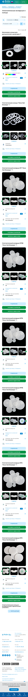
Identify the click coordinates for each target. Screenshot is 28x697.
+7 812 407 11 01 (19, 641)
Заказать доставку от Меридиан (13, 83)
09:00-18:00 (5, 652)
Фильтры (23, 17)
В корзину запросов (14, 92)
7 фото (14, 356)
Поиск (17, 2)
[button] (2, 65)
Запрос (23, 2)
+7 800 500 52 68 (6, 641)
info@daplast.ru (6, 646)
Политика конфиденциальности (9, 674)
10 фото (14, 70)
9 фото (14, 426)
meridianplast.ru (19, 652)
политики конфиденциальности (17, 685)
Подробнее (14, 88)
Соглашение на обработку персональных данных (8, 679)
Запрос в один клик (14, 96)
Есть (7, 80)
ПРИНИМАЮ (14, 689)
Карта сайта (5, 676)
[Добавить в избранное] (23, 39)
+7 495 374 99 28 (19, 646)
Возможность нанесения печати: (11, 78)
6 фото (14, 206)
